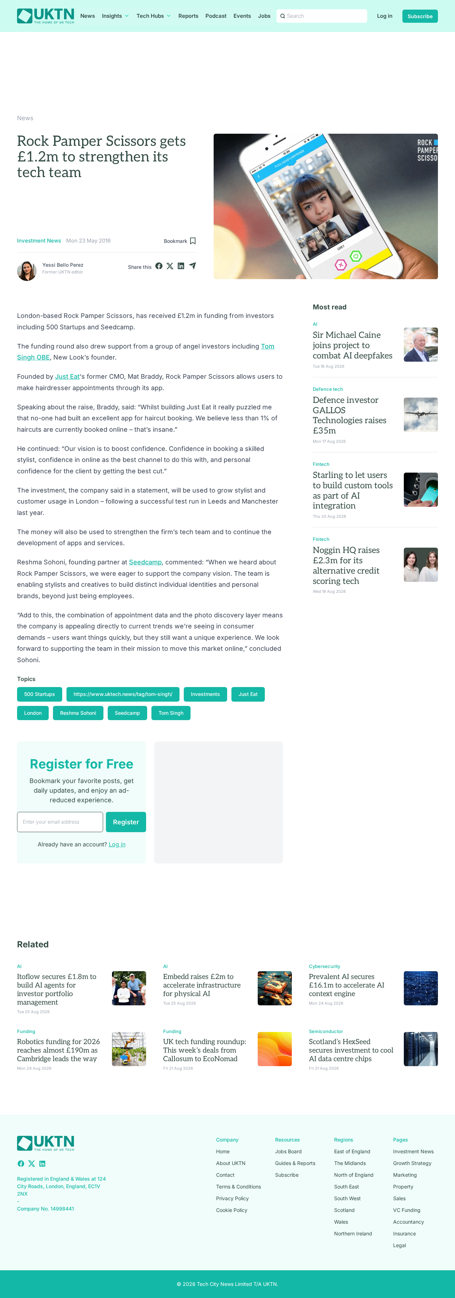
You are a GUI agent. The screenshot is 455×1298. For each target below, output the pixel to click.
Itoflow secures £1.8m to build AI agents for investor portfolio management (56, 990)
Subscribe (420, 16)
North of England (354, 1175)
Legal (399, 1245)
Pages (400, 1140)
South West (347, 1198)
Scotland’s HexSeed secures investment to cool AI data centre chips (351, 1050)
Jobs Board (288, 1151)
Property (403, 1186)
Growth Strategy (412, 1163)
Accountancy (408, 1222)
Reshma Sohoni (78, 713)
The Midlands (350, 1163)
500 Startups (39, 694)
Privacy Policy (232, 1198)
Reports (188, 15)
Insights (112, 15)
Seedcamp (145, 562)
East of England (352, 1151)
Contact (225, 1175)
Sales (399, 1198)
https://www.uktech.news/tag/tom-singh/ (123, 694)
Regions (343, 1140)
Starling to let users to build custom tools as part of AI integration (353, 490)
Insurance (404, 1233)
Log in (384, 15)
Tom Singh (171, 713)
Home (223, 1151)
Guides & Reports (295, 1163)
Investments (205, 694)
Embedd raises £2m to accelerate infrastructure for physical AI (202, 985)
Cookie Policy (231, 1210)
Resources (287, 1140)
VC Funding (407, 1210)
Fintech (321, 464)
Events (242, 15)
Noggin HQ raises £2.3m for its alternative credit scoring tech (346, 565)
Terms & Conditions (238, 1186)
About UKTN (231, 1163)
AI (315, 324)
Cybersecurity (324, 966)
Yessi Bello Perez (63, 265)
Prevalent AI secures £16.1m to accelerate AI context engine (346, 985)
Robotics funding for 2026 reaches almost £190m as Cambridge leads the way (58, 1050)
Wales (341, 1222)
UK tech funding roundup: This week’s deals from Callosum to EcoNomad (204, 1050)
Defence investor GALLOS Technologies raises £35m (349, 415)
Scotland (344, 1210)
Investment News (39, 240)
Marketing (405, 1175)
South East (346, 1186)
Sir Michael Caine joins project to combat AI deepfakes (352, 345)
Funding (26, 1031)
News (87, 15)
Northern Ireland (353, 1233)
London (33, 713)
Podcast (215, 15)
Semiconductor (326, 1031)
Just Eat (67, 376)
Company (227, 1140)
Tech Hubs (150, 15)
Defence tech (328, 389)
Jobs (264, 15)
